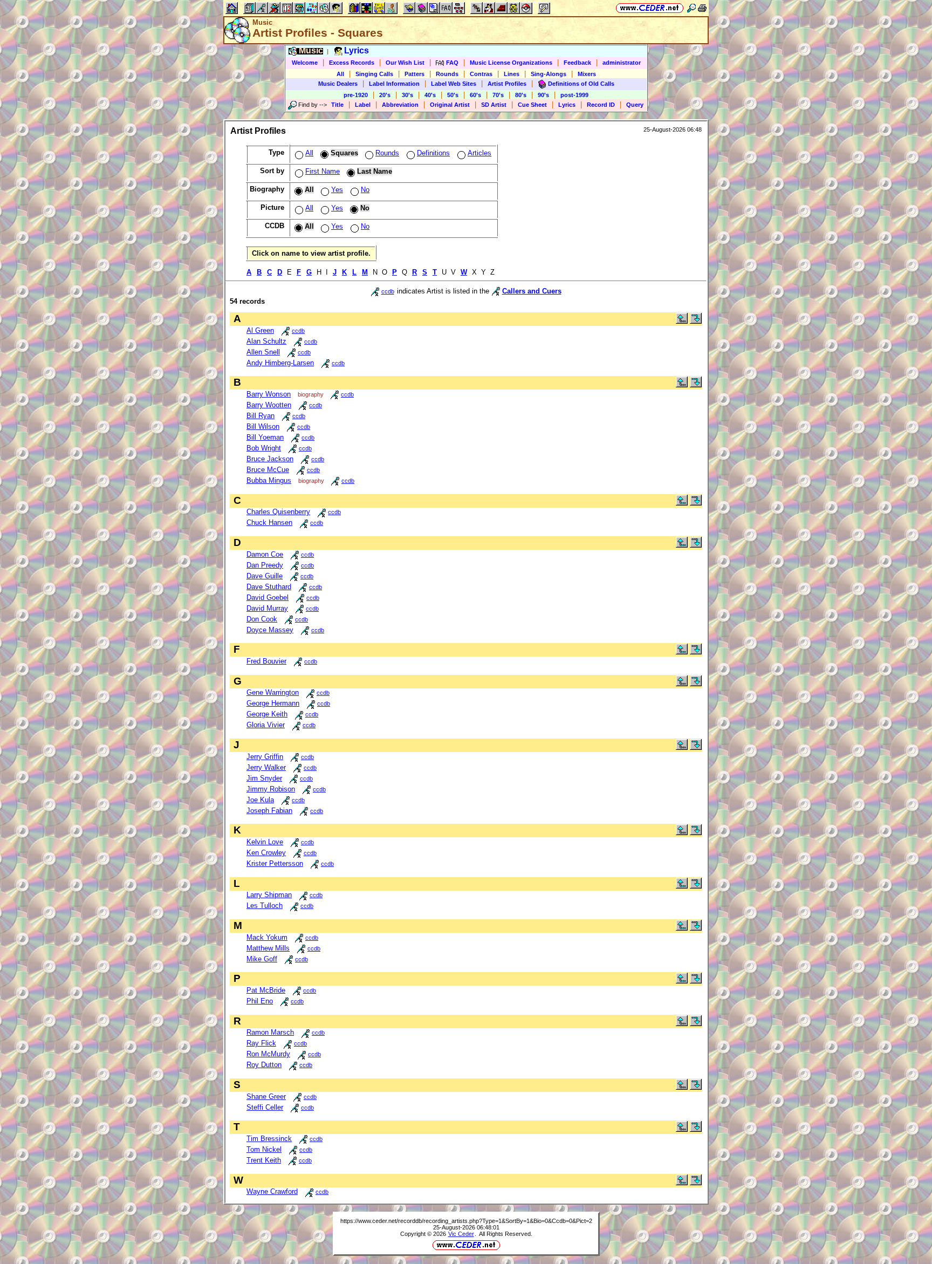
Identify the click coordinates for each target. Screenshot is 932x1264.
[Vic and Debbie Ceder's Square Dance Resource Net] (649, 8)
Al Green (260, 330)
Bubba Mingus (268, 480)
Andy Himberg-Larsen (280, 363)
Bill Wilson (262, 426)
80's (520, 95)
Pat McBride (265, 990)
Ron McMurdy (268, 1054)
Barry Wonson (268, 394)
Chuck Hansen (269, 522)
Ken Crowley (266, 853)
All (340, 74)
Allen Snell (263, 352)
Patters (414, 74)
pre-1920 (356, 95)
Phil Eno (259, 1001)
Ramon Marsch (270, 1032)
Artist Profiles (507, 83)
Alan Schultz (266, 341)
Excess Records (351, 62)
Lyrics (566, 104)
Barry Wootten (268, 405)
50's (452, 95)
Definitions (433, 153)
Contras (481, 74)
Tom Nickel (264, 1149)
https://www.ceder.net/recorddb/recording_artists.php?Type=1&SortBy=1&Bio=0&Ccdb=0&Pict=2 (466, 1221)
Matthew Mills (268, 948)
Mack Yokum (266, 937)
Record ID (601, 104)
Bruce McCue (267, 470)
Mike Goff (261, 959)
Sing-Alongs (548, 74)
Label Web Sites (453, 83)
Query (634, 104)
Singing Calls (374, 74)
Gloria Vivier (265, 725)
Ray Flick (261, 1043)
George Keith (266, 714)
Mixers (587, 74)
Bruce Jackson (269, 459)
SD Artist (493, 104)
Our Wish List (405, 62)
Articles (479, 153)
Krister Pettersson (274, 863)
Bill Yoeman (265, 437)
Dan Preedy (264, 565)
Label (363, 104)
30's (407, 95)
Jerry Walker (266, 767)
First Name (322, 171)
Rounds (447, 74)
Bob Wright (263, 448)
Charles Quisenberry (278, 512)
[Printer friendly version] (702, 8)
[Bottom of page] (696, 321)
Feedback (577, 62)
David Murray (267, 608)
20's (384, 95)
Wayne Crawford (272, 1191)
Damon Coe (264, 554)
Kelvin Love (264, 842)
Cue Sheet (532, 104)
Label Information (394, 83)
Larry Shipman (269, 895)
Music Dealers (338, 83)
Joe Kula (260, 800)
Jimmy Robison (270, 789)
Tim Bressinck (269, 1139)
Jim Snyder (264, 778)
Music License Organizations (511, 62)
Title (337, 104)
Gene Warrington (272, 692)
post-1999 (574, 95)
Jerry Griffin (264, 757)
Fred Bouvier (266, 661)
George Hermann (272, 703)
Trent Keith (263, 1160)
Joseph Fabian (269, 811)
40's (430, 95)
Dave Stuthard (268, 587)
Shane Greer (266, 1096)
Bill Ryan (260, 416)
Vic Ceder (461, 1234)
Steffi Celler (264, 1107)
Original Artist (450, 104)
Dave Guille (264, 576)
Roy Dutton (264, 1065)
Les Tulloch (264, 905)
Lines (511, 74)
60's (475, 95)
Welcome (305, 62)
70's (498, 95)
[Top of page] (682, 321)
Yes (337, 190)
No (365, 190)
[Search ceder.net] (691, 8)
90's (543, 95)
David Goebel (267, 597)
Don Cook (261, 619)
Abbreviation (400, 104)
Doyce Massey (269, 630)
